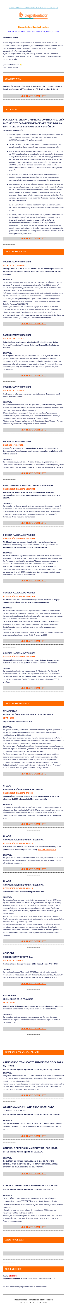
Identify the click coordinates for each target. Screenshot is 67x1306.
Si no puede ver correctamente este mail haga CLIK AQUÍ (33, 7)
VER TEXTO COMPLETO (33, 96)
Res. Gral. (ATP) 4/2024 (47, 849)
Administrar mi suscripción (41, 1300)
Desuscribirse (20, 1300)
